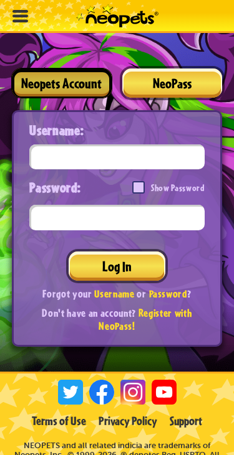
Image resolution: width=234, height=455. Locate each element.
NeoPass (172, 83)
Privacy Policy (128, 420)
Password (168, 293)
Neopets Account (61, 83)
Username (114, 293)
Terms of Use (59, 420)
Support (186, 420)
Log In (117, 266)
